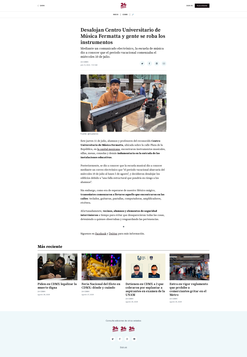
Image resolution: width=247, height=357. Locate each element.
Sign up (123, 347)
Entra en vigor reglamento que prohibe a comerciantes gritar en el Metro (189, 289)
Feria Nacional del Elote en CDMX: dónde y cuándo (101, 286)
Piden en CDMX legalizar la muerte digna (57, 286)
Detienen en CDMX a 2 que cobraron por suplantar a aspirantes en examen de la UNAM (145, 289)
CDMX (125, 14)
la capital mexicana (108, 149)
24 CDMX (85, 62)
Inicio (115, 14)
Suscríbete (202, 6)
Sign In (189, 6)
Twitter (113, 233)
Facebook (100, 233)
